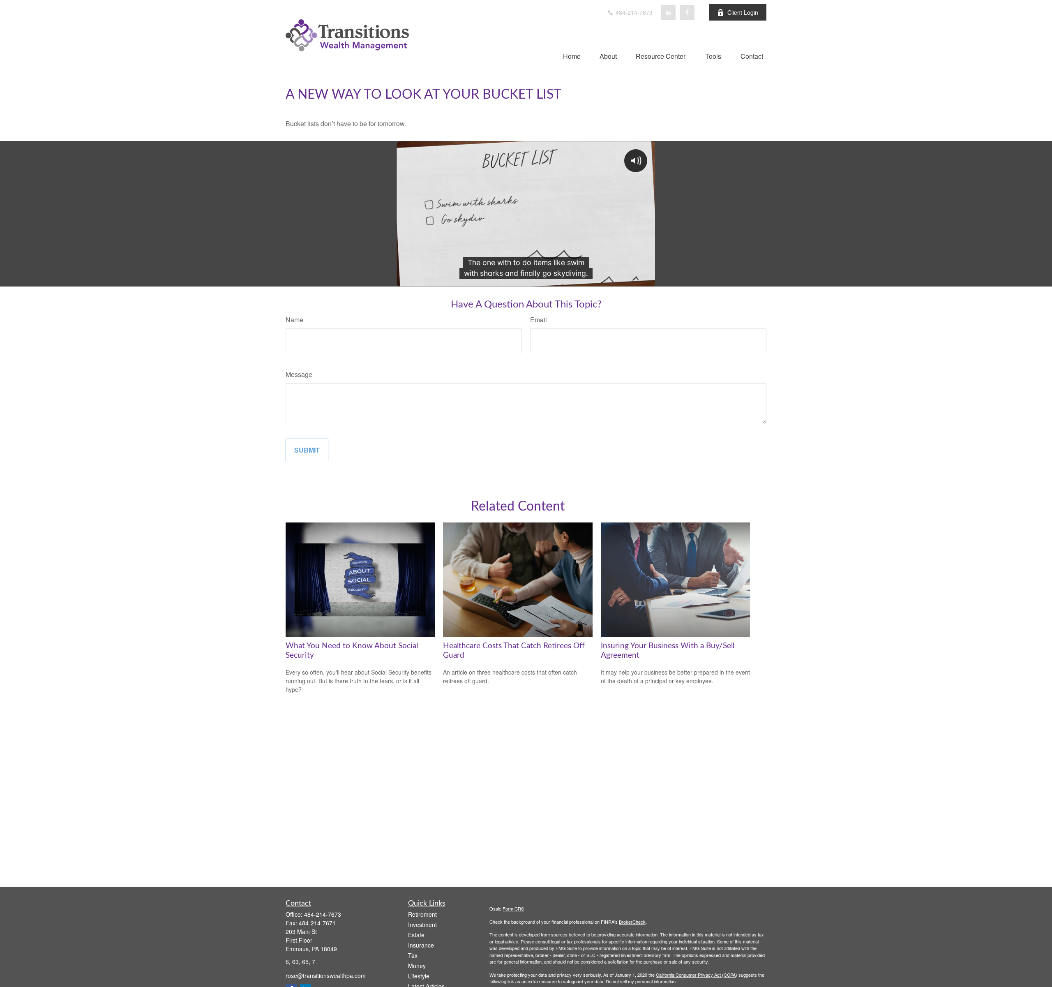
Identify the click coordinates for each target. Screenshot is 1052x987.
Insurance (421, 945)
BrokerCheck (632, 921)
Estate (416, 935)
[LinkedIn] (668, 12)
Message (299, 374)
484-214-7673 (633, 12)
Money (417, 966)
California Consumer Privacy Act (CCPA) (696, 974)
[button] (572, 55)
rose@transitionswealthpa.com (326, 975)
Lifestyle (418, 976)
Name (294, 319)
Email (538, 319)
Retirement (422, 914)
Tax (413, 955)
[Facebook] (687, 12)
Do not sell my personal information (641, 981)
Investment (422, 924)
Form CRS (513, 908)
